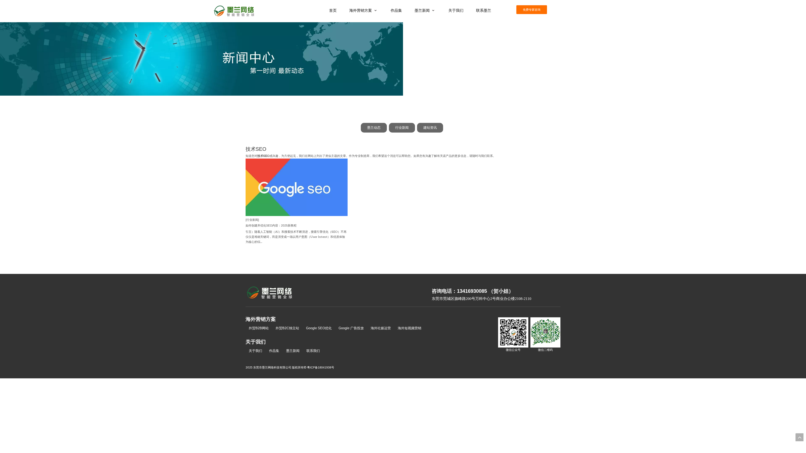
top (799, 437)
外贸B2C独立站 (287, 328)
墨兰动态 (374, 127)
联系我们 (313, 351)
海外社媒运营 (381, 328)
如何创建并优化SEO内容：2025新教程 (271, 225)
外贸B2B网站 (259, 328)
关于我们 (255, 351)
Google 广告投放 (351, 328)
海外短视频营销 (409, 328)
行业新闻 (402, 127)
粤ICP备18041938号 (320, 367)
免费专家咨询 (531, 9)
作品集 (274, 351)
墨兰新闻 (293, 351)
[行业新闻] (252, 219)
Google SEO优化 (319, 328)
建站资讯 (430, 127)
